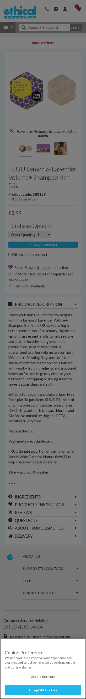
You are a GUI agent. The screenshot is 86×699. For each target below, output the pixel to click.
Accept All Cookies (42, 690)
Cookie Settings (43, 677)
